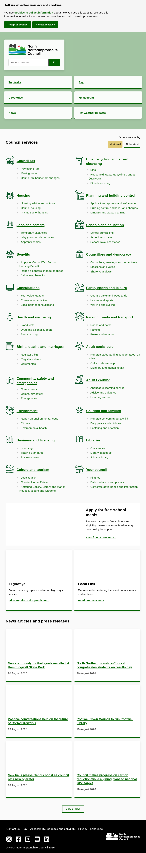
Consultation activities (34, 300)
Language (96, 828)
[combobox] (29, 62)
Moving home (29, 173)
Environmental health (34, 427)
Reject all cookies (45, 24)
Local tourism (29, 477)
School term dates (101, 237)
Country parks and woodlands (108, 295)
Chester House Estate (34, 482)
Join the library (99, 457)
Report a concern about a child (109, 418)
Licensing (27, 448)
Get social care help (102, 363)
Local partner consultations (37, 304)
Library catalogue (101, 452)
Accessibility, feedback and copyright (52, 828)
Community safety (32, 393)
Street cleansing (100, 183)
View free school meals (101, 537)
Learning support (100, 397)
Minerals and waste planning (107, 212)
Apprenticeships (31, 241)
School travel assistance (105, 241)
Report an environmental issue (39, 418)
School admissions (102, 232)
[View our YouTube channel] (37, 839)
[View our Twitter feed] (9, 839)
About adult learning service (107, 387)
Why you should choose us (37, 237)
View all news (73, 809)
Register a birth (30, 354)
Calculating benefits (33, 275)
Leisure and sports (101, 300)
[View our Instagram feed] (28, 839)
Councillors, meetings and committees (113, 262)
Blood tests (28, 325)
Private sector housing (34, 212)
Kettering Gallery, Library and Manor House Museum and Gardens (42, 488)
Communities (29, 389)
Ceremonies (28, 363)
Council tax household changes (40, 177)
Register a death (31, 359)
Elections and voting (102, 266)
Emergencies (29, 398)
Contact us (13, 828)
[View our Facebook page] (18, 839)
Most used (115, 144)
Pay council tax (30, 168)
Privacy (82, 828)
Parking (95, 329)
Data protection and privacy (107, 482)
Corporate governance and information (114, 486)
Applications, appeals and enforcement (114, 203)
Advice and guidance (103, 392)
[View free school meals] (39, 524)
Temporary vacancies (34, 232)
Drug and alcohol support (36, 329)
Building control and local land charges (114, 207)
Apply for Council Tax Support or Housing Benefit (39, 264)
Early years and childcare (105, 423)
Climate (25, 423)
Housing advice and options (38, 203)
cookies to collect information (33, 12)
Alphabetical (132, 144)
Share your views (101, 271)
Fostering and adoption (104, 427)
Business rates (30, 457)
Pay (25, 828)
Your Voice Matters (32, 295)
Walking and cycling (102, 304)
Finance (95, 477)
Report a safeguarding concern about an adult (114, 356)
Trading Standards (32, 452)
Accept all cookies (18, 24)
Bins (93, 169)
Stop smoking (29, 334)
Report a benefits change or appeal (42, 270)
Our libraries (97, 448)
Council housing (31, 207)
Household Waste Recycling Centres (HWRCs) (112, 176)
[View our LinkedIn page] (46, 839)
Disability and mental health (107, 367)
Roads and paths (100, 325)
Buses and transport (102, 334)
